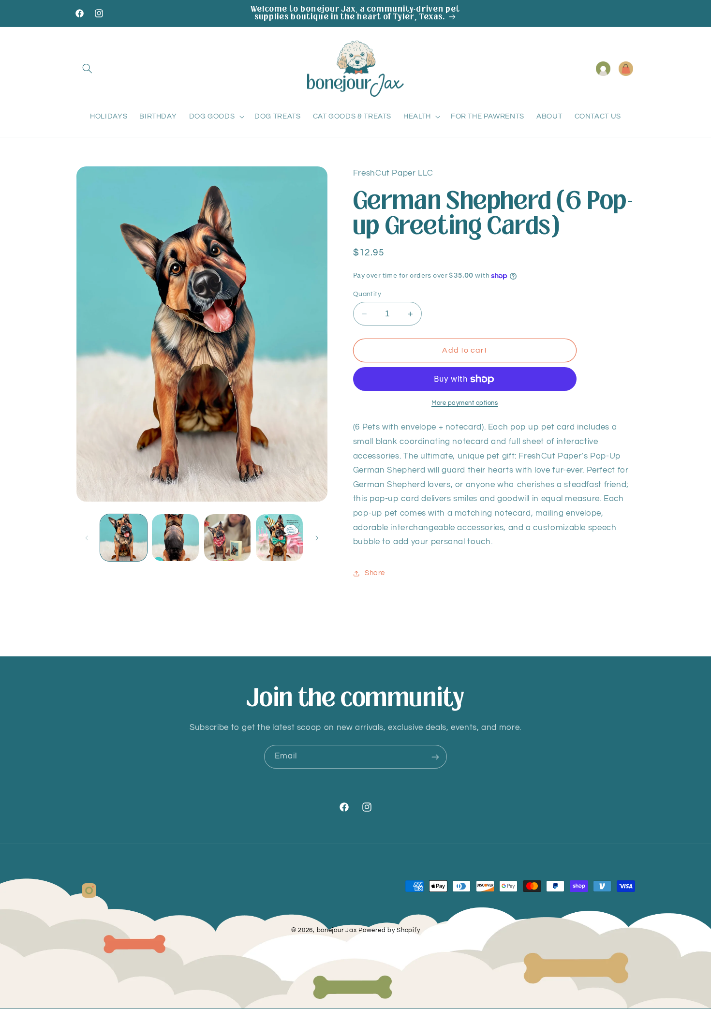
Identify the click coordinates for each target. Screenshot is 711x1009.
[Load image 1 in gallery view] (123, 537)
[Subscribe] (435, 757)
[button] (87, 69)
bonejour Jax (337, 930)
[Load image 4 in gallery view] (279, 537)
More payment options (464, 403)
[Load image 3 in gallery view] (227, 537)
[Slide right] (316, 538)
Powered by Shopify (389, 930)
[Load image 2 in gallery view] (175, 537)
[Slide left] (87, 538)
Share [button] (375, 573)
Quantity (367, 294)
